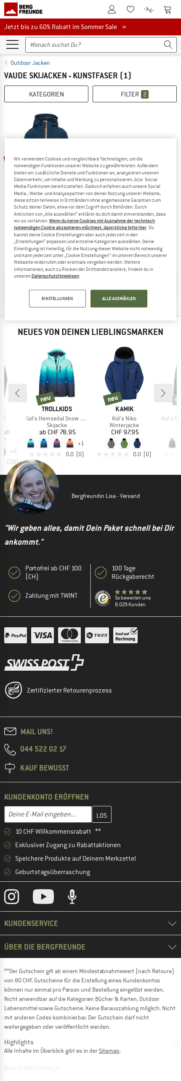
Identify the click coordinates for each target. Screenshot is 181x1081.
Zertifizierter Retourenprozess (69, 690)
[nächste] (163, 393)
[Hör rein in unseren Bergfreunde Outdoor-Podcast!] (78, 898)
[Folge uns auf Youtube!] (50, 898)
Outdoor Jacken (30, 63)
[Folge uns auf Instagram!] (18, 898)
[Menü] (12, 43)
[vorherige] (17, 393)
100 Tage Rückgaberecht (133, 572)
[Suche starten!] (168, 45)
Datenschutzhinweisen (55, 276)
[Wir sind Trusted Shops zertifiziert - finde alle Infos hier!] (103, 598)
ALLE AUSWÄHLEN (119, 298)
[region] (91, 230)
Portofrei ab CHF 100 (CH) (53, 572)
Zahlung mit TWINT (51, 595)
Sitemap (109, 1050)
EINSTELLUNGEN (57, 298)
